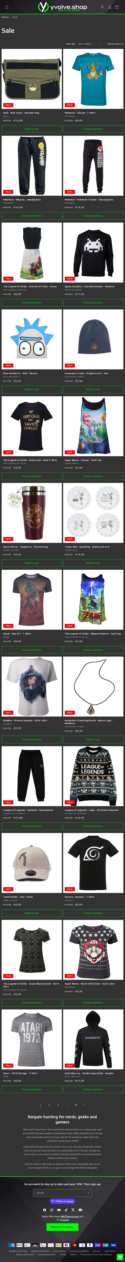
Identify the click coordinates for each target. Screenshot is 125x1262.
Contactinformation (47, 1255)
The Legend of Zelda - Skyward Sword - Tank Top (93, 633)
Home (5, 17)
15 (75, 1105)
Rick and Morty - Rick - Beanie (20, 373)
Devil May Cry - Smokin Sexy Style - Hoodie (89, 1073)
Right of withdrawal (40, 1251)
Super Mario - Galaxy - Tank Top (83, 460)
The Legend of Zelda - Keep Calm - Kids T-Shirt (30, 460)
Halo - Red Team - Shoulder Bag (21, 113)
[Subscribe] (88, 1193)
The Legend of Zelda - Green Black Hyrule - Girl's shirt (31, 985)
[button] (6, 7)
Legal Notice (110, 1251)
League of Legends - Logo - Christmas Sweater (92, 810)
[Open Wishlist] (120, 1257)
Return (73, 1255)
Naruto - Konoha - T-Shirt (80, 897)
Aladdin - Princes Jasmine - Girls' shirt (25, 720)
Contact (63, 1255)
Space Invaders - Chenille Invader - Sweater (90, 286)
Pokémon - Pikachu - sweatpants (22, 199)
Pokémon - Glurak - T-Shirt (80, 113)
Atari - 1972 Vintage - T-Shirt (20, 1073)
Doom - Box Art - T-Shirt (17, 633)
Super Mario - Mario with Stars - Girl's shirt (90, 984)
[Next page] (84, 1104)
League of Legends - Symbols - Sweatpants (28, 810)
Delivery (96, 1251)
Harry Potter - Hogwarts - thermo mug (25, 547)
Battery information (25, 1255)
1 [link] (40, 1104)
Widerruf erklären (62, 1227)
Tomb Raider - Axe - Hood (18, 897)
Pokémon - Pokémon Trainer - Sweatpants (89, 199)
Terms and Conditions (79, 1251)
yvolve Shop (22, 1251)
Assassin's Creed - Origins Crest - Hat (86, 373)
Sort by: (70, 43)
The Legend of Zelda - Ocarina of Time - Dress (30, 286)
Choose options (93, 128)
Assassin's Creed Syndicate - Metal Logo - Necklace (89, 721)
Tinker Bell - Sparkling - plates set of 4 (87, 547)
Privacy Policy (59, 1251)
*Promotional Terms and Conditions (96, 1255)
